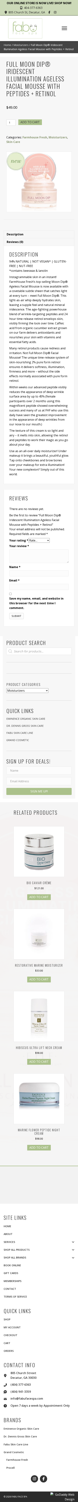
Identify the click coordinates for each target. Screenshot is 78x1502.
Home (7, 45)
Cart (7, 1343)
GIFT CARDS (11, 1273)
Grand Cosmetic (17, 740)
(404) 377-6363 (21, 1385)
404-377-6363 (33, 8)
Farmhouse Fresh (34, 137)
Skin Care (13, 142)
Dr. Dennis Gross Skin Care (25, 725)
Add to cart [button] (39, 897)
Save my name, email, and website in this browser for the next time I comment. (36, 603)
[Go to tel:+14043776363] (7, 1384)
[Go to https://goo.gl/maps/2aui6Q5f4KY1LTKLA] (7, 1375)
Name (14, 567)
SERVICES (9, 1242)
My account (12, 1327)
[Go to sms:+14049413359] (7, 1391)
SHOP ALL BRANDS (15, 1257)
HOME (7, 1226)
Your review (19, 546)
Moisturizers (20, 45)
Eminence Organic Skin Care (25, 718)
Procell (10, 1467)
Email (14, 580)
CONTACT (10, 1289)
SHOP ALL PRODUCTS (17, 1249)
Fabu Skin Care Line (19, 733)
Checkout (10, 1335)
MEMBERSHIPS (12, 1281)
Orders (9, 1351)
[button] (50, 12)
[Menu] (64, 28)
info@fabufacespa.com (27, 1399)
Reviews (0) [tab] (15, 242)
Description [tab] (15, 234)
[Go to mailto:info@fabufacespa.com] (7, 1398)
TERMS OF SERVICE (15, 1296)
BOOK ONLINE (12, 1265)
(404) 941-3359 (21, 1392)
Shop (7, 1319)
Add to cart (30, 122)
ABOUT (8, 1234)
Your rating (18, 540)
